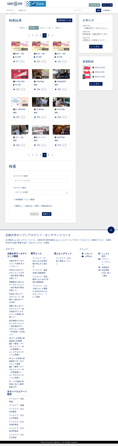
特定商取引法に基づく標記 (106, 273)
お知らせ (22, 10)
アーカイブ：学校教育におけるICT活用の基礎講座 (40, 279)
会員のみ (28, 206)
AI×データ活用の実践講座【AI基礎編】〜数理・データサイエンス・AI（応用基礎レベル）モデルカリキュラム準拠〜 (17, 346)
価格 (57, 28)
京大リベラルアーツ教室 (17, 392)
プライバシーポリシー (106, 262)
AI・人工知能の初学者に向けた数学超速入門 (16, 384)
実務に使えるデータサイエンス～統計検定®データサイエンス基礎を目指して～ (16, 311)
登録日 (22, 28)
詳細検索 (106, 10)
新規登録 (93, 5)
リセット (34, 214)
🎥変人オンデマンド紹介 (43, 137)
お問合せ (88, 256)
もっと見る (95, 47)
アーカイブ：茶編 (16, 405)
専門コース (36, 253)
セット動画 (29, 199)
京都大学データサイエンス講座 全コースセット (16, 263)
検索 (98, 10)
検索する (46, 214)
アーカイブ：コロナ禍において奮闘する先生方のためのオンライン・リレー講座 (39, 291)
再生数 (32, 28)
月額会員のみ (46, 206)
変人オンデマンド (63, 253)
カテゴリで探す (19, 188)
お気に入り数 (45, 28)
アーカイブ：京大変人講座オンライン (63, 261)
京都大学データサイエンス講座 (17, 254)
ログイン (106, 5)
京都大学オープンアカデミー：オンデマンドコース (38, 235)
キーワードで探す (20, 176)
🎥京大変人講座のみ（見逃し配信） (26, 81)
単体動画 (19, 199)
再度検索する (63, 20)
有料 (37, 206)
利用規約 (105, 267)
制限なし (19, 206)
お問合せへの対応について (94, 40)
